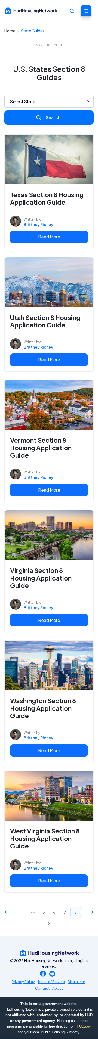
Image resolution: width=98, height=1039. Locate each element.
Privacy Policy (23, 981)
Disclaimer (76, 981)
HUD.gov (84, 1026)
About (57, 988)
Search (53, 117)
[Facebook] (43, 974)
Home (10, 30)
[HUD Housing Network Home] (31, 10)
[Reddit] (52, 974)
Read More (49, 237)
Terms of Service (51, 981)
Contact (42, 988)
